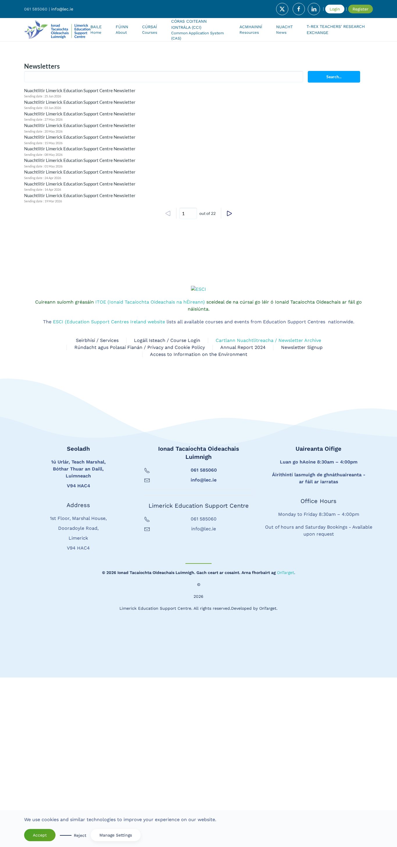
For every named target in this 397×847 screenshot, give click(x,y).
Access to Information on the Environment (198, 524)
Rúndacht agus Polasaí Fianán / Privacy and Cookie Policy (139, 517)
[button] (149, 29)
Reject (80, 835)
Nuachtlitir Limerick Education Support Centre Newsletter (79, 90)
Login (335, 9)
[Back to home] (57, 29)
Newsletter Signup (302, 517)
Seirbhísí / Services (97, 510)
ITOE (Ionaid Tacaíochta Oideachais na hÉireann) (149, 471)
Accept (40, 835)
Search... (333, 76)
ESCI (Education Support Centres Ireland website (109, 491)
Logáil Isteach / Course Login (167, 510)
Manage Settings (115, 835)
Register (361, 9)
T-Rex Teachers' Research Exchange (336, 29)
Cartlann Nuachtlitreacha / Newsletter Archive (268, 510)
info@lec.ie (62, 9)
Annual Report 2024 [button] (243, 517)
